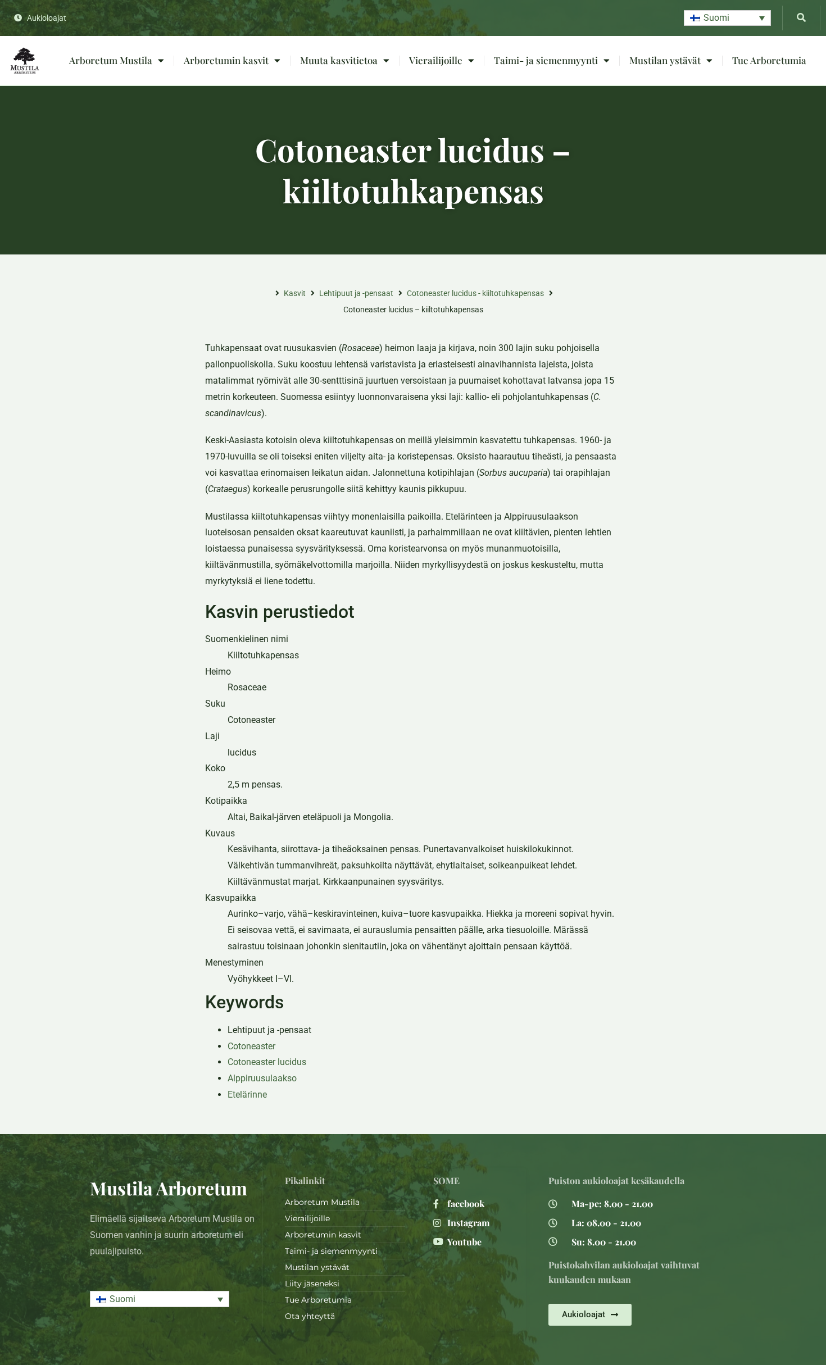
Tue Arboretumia (769, 60)
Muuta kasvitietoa (339, 60)
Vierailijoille (435, 60)
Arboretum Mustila (110, 60)
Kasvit (295, 293)
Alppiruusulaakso (262, 1078)
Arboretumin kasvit (226, 60)
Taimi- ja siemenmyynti (546, 60)
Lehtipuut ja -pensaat (356, 293)
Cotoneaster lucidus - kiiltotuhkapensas (475, 293)
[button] (727, 18)
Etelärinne (247, 1094)
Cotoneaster (251, 1046)
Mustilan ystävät (665, 60)
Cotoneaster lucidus (267, 1062)
